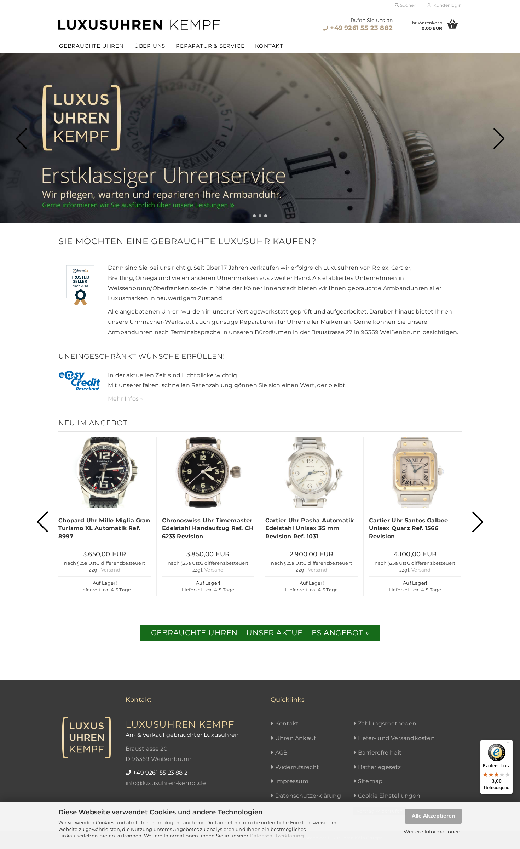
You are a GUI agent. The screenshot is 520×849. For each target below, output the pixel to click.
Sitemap (370, 781)
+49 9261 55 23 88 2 (160, 772)
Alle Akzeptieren (433, 816)
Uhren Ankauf (295, 738)
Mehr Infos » (125, 398)
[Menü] (508, 744)
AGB (281, 752)
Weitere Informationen (432, 831)
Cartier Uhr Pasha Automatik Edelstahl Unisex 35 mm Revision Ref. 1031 (309, 528)
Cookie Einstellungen (389, 795)
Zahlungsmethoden (387, 723)
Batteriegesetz (379, 767)
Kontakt (269, 45)
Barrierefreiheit (379, 752)
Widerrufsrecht (297, 767)
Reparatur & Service (210, 45)
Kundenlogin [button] (446, 5)
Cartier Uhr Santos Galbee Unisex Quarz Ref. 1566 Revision (408, 528)
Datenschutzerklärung (277, 835)
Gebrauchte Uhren (91, 45)
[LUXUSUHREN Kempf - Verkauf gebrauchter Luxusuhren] (139, 25)
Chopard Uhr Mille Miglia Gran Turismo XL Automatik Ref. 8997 (104, 528)
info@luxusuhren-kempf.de (166, 783)
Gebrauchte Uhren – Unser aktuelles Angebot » (260, 632)
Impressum (292, 781)
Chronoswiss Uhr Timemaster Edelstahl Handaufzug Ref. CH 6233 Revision (208, 528)
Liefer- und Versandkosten (396, 738)
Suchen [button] (407, 5)
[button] (254, 215)
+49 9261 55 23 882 (361, 28)
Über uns (149, 45)
